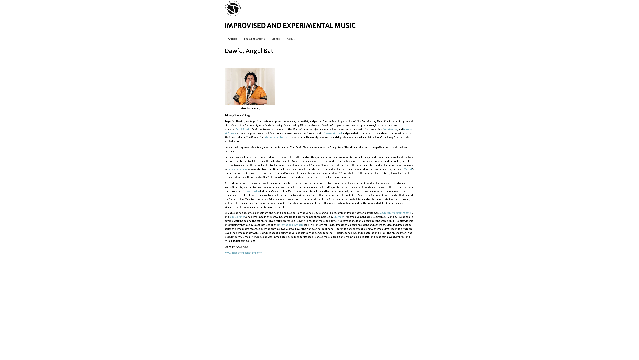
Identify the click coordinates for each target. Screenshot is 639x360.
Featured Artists (254, 38)
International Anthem (276, 137)
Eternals (338, 217)
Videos (275, 38)
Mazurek (397, 213)
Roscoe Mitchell (333, 133)
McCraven (385, 213)
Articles (233, 38)
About (291, 38)
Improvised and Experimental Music (290, 26)
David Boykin (242, 129)
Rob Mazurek (390, 129)
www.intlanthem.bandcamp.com (243, 252)
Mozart (408, 169)
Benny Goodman (237, 169)
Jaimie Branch (237, 217)
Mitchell (407, 213)
